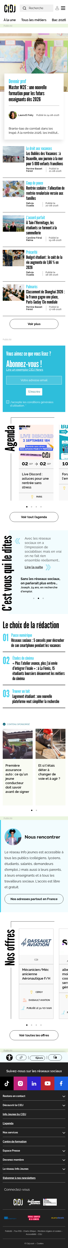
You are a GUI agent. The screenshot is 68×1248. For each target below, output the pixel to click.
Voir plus (34, 324)
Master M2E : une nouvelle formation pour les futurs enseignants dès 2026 (28, 90)
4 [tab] (41, 507)
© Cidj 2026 (29, 1244)
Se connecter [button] (57, 8)
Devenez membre (13, 1159)
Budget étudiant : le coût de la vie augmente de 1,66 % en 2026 (44, 259)
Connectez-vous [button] (17, 1189)
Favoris (39, 1058)
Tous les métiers (33, 20)
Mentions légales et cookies (49, 1231)
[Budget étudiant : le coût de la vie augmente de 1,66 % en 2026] (13, 258)
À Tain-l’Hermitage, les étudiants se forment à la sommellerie (41, 225)
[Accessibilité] (9, 1057)
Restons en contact (14, 1096)
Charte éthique (29, 1231)
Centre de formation (14, 1141)
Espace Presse (11, 1150)
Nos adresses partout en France (34, 899)
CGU (40, 1234)
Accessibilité (31, 1234)
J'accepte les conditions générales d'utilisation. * (31, 404)
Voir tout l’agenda (34, 517)
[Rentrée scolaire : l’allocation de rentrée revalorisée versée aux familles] (13, 189)
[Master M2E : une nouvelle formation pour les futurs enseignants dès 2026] (34, 62)
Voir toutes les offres (34, 1035)
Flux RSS (18, 1231)
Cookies (40, 1244)
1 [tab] (27, 507)
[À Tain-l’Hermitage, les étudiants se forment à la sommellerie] (13, 223)
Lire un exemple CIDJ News (24, 369)
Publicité (8, 1231)
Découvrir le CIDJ (13, 1105)
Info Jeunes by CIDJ (14, 1114)
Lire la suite (34, 567)
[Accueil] (10, 8)
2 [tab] (31, 507)
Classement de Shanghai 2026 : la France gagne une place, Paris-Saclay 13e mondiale (45, 294)
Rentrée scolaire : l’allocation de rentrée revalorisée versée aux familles (45, 190)
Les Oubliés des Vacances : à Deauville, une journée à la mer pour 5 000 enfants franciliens (44, 156)
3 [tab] (36, 507)
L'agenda (8, 1123)
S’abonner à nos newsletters (19, 1177)
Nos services (10, 1132)
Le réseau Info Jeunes (15, 1168)
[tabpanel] (36, 463)
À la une (10, 20)
